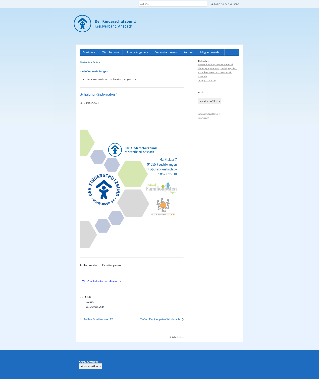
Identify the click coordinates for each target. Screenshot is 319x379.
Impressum (203, 117)
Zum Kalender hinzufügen (102, 281)
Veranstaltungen (166, 52)
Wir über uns (110, 52)
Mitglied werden (210, 52)
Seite (95, 62)
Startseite (89, 52)
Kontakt (188, 52)
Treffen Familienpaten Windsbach (160, 319)
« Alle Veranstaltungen (94, 71)
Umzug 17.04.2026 (206, 80)
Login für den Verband (226, 4)
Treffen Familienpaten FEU (99, 319)
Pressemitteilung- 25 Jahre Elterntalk (215, 64)
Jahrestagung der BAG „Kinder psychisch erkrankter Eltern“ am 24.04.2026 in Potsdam (217, 72)
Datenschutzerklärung (209, 113)
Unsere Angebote (137, 52)
